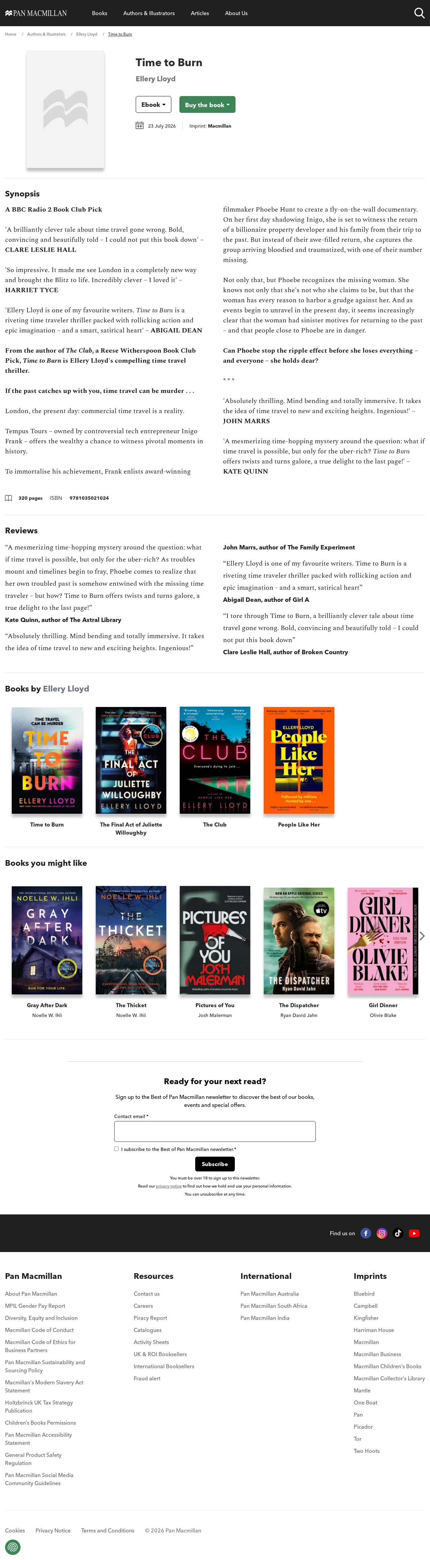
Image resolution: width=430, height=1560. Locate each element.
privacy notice (169, 1186)
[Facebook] (365, 1233)
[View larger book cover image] (65, 109)
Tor (357, 1438)
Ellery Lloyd (86, 34)
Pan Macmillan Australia (270, 1293)
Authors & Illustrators (149, 13)
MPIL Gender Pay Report (35, 1305)
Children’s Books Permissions (40, 1422)
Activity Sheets (151, 1342)
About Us (236, 13)
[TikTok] (398, 1233)
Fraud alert (147, 1378)
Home (10, 34)
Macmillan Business (377, 1354)
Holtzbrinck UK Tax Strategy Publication (39, 1406)
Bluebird (364, 1293)
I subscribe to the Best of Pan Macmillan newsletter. (178, 1149)
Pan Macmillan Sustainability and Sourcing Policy (45, 1366)
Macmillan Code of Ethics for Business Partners (40, 1346)
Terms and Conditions (107, 1530)
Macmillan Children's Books (387, 1366)
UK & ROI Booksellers (160, 1354)
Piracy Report (150, 1317)
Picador (363, 1426)
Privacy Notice (53, 1530)
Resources (153, 1276)
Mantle (362, 1390)
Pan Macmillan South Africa (274, 1305)
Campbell (366, 1305)
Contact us (147, 1293)
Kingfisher (366, 1317)
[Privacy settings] (12, 1547)
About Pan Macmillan (31, 1293)
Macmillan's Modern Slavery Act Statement (44, 1386)
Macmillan (366, 1342)
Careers (143, 1305)
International (266, 1276)
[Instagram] (382, 1233)
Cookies (15, 1530)
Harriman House (374, 1330)
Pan (358, 1414)
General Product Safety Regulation (33, 1459)
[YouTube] (414, 1233)
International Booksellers (164, 1366)
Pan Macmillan (33, 1276)
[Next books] (422, 936)
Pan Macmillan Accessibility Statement (38, 1438)
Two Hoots (367, 1450)
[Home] (36, 13)
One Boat (365, 1402)
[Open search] (419, 13)
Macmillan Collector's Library (389, 1378)
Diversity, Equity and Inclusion (41, 1317)
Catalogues (148, 1330)
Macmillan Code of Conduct (39, 1330)
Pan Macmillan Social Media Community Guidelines (39, 1479)
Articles (200, 13)
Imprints (370, 1276)
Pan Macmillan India (265, 1317)
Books (99, 13)
